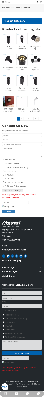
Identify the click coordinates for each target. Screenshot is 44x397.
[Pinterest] (21, 256)
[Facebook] (3, 256)
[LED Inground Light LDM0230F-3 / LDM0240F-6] (35, 39)
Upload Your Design (12, 190)
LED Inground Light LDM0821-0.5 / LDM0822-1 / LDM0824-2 (8, 68)
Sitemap (37, 384)
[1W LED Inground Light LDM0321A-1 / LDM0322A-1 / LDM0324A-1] (35, 59)
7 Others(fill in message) (15, 337)
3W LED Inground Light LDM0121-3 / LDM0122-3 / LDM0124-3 (22, 89)
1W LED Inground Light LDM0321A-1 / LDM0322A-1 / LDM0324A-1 (35, 68)
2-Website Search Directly (16, 167)
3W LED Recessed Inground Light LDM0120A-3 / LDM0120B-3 (8, 47)
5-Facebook (10, 178)
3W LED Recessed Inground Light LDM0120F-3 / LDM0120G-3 (8, 89)
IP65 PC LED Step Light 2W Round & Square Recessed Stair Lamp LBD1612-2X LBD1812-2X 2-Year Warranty (8, 110)
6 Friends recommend (14, 333)
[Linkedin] (8, 256)
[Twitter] (12, 256)
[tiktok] (25, 256)
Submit (8, 211)
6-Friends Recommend (14, 182)
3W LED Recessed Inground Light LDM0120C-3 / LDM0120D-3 (35, 89)
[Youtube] (16, 256)
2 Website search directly (15, 318)
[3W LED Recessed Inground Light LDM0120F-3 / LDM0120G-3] (8, 80)
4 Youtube (9, 326)
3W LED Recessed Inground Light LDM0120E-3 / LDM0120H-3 (22, 47)
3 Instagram (9, 322)
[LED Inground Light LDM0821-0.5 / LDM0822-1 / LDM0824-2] (8, 59)
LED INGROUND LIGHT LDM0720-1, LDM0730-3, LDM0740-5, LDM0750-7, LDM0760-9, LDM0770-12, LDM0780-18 (22, 68)
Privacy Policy (22, 387)
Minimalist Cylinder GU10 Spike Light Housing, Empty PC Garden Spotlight (35, 110)
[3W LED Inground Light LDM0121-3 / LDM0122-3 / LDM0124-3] (22, 80)
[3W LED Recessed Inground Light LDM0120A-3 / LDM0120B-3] (8, 39)
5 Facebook (9, 329)
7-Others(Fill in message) (15, 186)
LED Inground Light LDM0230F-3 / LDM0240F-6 (35, 47)
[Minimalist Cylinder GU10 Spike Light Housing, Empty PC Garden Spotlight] (35, 101)
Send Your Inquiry (22, 353)
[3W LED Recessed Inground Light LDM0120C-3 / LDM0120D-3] (35, 80)
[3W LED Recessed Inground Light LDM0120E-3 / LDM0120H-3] (22, 39)
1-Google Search (11, 163)
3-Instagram (10, 171)
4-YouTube (9, 175)
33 (36, 119)
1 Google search (11, 315)
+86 (4, 239)
